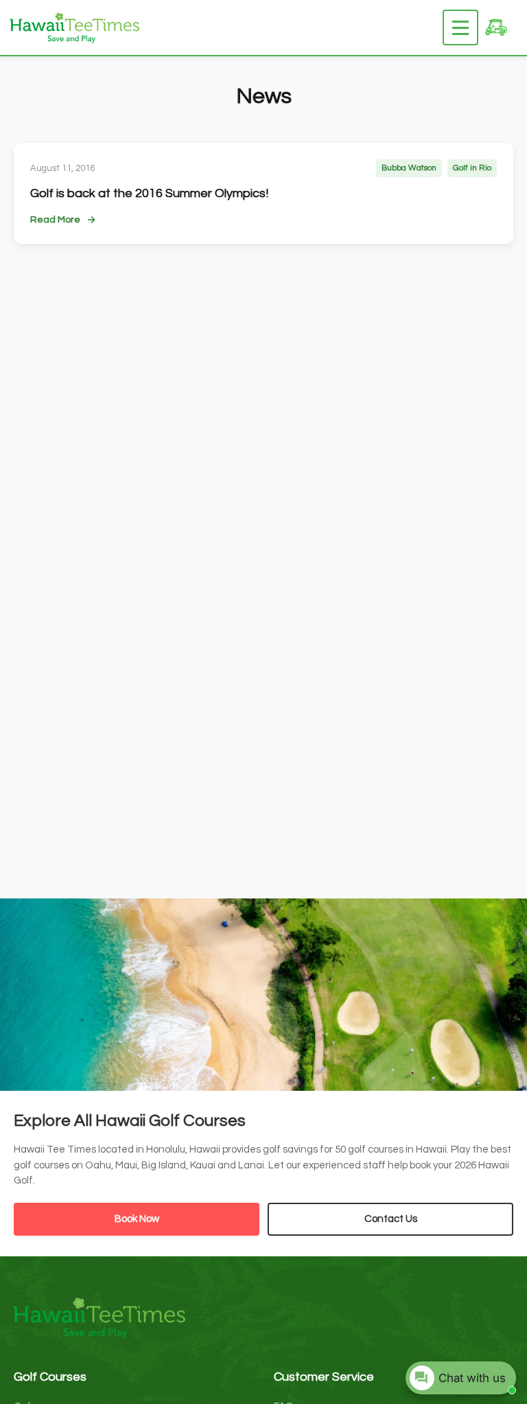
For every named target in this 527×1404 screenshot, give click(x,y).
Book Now (137, 1219)
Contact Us (390, 1219)
